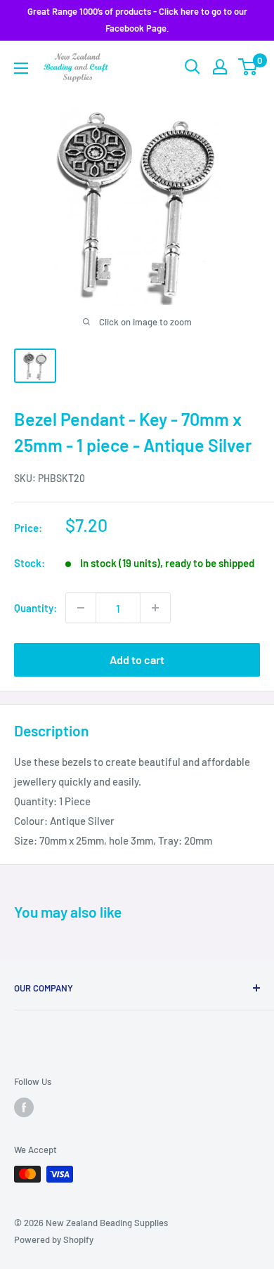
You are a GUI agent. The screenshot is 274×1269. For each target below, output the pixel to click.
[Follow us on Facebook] (24, 1107)
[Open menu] (21, 68)
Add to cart (137, 659)
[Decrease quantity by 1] (81, 608)
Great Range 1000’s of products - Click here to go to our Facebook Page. (137, 20)
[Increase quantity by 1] (155, 608)
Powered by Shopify (53, 1239)
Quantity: (35, 607)
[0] (248, 66)
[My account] (220, 66)
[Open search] (192, 66)
